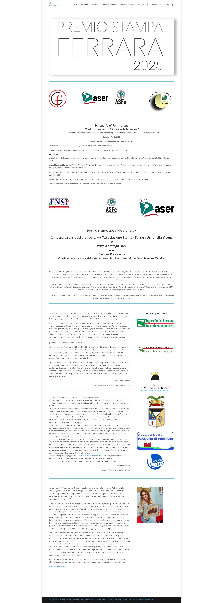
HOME (75, 5)
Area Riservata (153, 5)
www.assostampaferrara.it (92, 455)
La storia (94, 5)
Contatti (140, 5)
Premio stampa (109, 5)
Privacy (167, 5)
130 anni (84, 5)
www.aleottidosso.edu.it (58, 566)
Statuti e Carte (127, 5)
